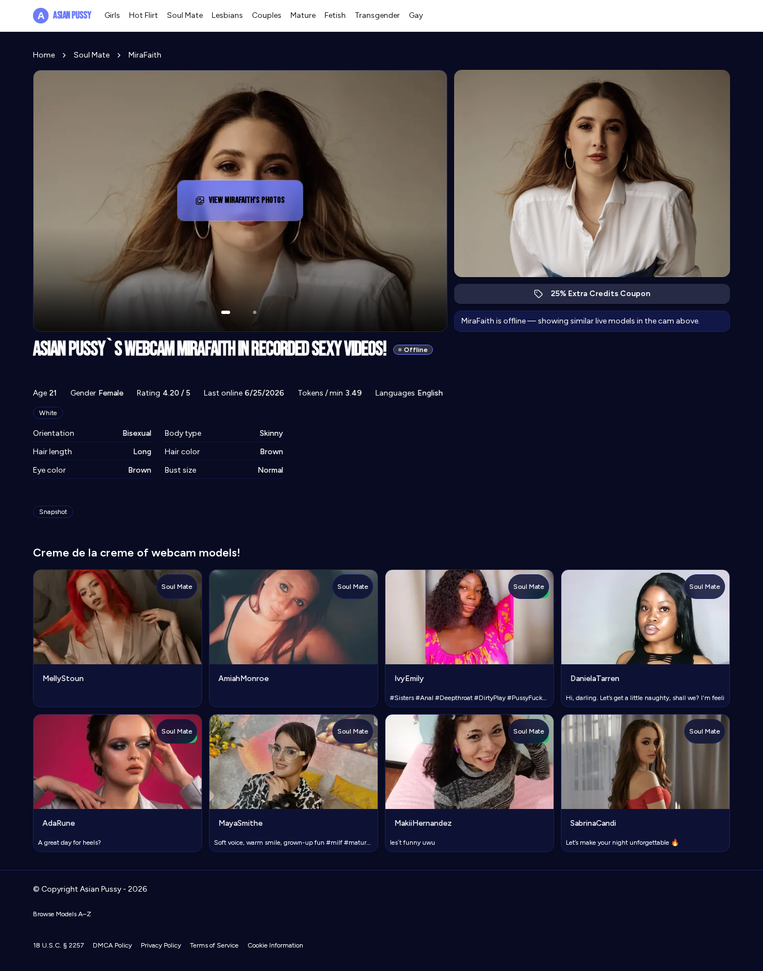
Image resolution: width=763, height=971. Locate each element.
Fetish (335, 15)
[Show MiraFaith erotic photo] (225, 312)
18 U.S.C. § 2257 (58, 945)
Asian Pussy (64, 15)
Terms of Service (214, 945)
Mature (303, 15)
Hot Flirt (143, 15)
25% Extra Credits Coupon (606, 296)
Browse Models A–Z (62, 914)
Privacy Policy (161, 945)
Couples (267, 15)
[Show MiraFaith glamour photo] (254, 312)
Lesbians (227, 15)
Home (44, 55)
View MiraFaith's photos (254, 203)
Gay (416, 15)
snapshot (53, 512)
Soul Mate (185, 15)
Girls (112, 15)
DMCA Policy (112, 945)
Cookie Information (275, 945)
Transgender (377, 15)
